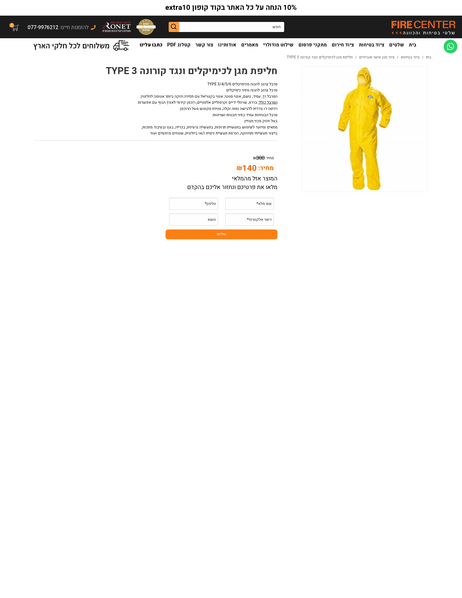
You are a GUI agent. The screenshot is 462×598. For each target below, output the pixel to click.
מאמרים (249, 44)
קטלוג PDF (179, 44)
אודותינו (227, 44)
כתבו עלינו (151, 44)
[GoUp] (423, 27)
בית (412, 44)
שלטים (396, 44)
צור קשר (204, 44)
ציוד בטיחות (371, 44)
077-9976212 (43, 27)
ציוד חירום (343, 44)
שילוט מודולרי (278, 44)
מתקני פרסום (312, 44)
